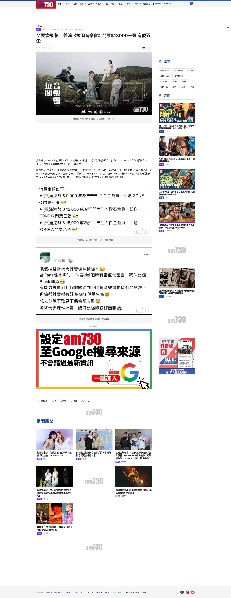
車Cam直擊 (179, 71)
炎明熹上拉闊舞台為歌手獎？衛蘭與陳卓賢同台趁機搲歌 (93, 454)
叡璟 (184, 81)
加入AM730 (88, 592)
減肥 (183, 87)
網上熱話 (164, 81)
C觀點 (175, 81)
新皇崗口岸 (165, 76)
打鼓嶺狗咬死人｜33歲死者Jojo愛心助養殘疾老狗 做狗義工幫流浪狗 (177, 291)
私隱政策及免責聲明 (103, 592)
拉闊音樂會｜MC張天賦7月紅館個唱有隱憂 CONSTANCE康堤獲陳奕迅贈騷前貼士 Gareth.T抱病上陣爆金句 (133, 455)
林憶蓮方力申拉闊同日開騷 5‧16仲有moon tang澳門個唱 (54, 528)
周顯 (192, 87)
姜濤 (54, 401)
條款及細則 (117, 592)
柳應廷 (63, 401)
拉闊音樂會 (43, 401)
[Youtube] (193, 592)
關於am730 (58, 592)
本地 (161, 131)
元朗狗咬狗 (165, 71)
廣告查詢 (39, 592)
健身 (175, 87)
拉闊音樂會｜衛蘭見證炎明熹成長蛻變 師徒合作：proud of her (54, 454)
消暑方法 (164, 87)
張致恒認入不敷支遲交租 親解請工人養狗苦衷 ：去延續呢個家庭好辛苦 (176, 226)
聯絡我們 (69, 592)
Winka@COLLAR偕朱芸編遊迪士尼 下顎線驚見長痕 (177, 160)
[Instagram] (187, 592)
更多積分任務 (128, 583)
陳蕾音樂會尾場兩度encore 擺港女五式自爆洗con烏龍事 (134, 491)
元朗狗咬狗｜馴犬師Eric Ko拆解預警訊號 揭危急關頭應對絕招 (177, 193)
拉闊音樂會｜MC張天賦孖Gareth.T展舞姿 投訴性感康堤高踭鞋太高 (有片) (54, 492)
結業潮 (191, 71)
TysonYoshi (86, 401)
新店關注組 (179, 76)
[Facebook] (182, 592)
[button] (158, 4)
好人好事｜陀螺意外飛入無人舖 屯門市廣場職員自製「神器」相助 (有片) (176, 126)
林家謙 (74, 401)
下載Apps (78, 592)
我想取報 (48, 592)
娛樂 (38, 29)
